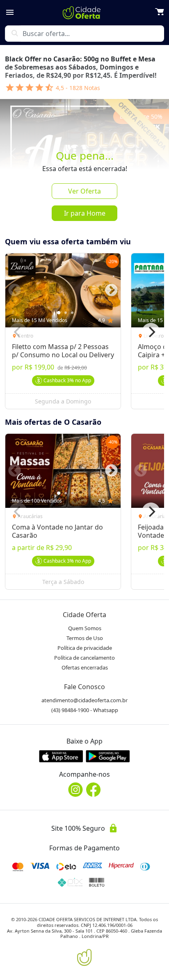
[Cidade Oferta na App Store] (61, 756)
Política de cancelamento (84, 657)
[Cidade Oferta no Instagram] (75, 789)
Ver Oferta (84, 191)
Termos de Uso (84, 638)
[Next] (151, 332)
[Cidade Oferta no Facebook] (93, 789)
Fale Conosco (84, 686)
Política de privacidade (84, 647)
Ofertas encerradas (85, 667)
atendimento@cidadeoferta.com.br (84, 700)
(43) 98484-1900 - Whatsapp (84, 710)
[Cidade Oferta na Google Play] (107, 756)
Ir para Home (84, 213)
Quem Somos (84, 628)
